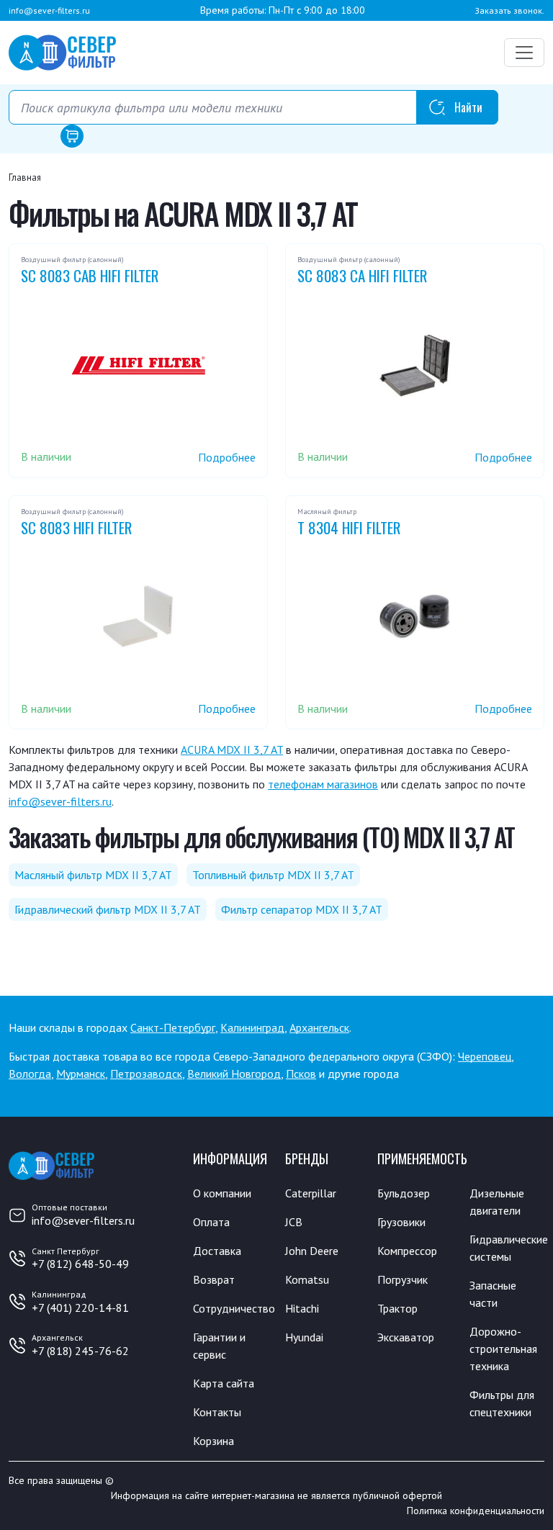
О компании (222, 1193)
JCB (293, 1222)
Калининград (252, 1027)
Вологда (30, 1073)
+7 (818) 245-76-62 (80, 1351)
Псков (301, 1073)
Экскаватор (405, 1337)
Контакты (217, 1412)
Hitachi (302, 1308)
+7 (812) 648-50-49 (80, 1263)
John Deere (311, 1250)
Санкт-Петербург (172, 1027)
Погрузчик (402, 1279)
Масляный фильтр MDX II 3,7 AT (93, 875)
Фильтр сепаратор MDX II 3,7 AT (301, 909)
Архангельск (319, 1027)
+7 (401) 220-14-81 (80, 1307)
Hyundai (304, 1337)
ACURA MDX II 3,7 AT (232, 749)
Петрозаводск (146, 1073)
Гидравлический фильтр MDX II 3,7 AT (107, 909)
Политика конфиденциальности (475, 1510)
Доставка (217, 1250)
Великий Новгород (234, 1073)
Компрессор (407, 1250)
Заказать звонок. (509, 10)
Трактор (397, 1308)
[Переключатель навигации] (524, 52)
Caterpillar (310, 1193)
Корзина (213, 1441)
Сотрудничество (234, 1308)
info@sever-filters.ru (49, 10)
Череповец (484, 1056)
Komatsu (307, 1279)
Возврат (214, 1279)
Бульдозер (403, 1193)
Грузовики (401, 1222)
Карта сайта (223, 1383)
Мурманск (80, 1073)
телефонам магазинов (323, 784)
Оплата (211, 1222)
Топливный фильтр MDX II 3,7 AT (273, 875)
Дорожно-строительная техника (503, 1348)
